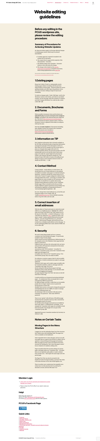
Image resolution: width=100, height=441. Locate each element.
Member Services (74, 2)
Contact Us (65, 2)
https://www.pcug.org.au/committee (44, 131)
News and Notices (24, 422)
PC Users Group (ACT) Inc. (13, 2)
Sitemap (86, 2)
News (81, 2)
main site (57, 70)
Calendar (22, 417)
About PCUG (50, 2)
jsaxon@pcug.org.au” (44, 195)
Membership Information (26, 423)
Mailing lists (23, 421)
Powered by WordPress (40, 438)
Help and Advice (24, 418)
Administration (58, 2)
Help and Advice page (29, 398)
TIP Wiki (22, 427)
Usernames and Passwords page (35, 397)
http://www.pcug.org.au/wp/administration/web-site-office (44, 75)
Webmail (22, 430)
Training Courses (24, 429)
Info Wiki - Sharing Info (25, 420)
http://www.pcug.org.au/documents (52, 119)
